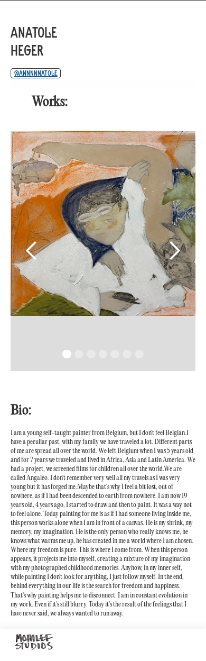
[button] (32, 251)
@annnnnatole (36, 72)
